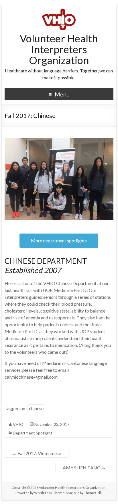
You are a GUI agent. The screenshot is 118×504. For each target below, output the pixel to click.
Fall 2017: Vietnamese (36, 453)
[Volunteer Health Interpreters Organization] (59, 11)
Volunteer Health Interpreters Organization (59, 49)
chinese (36, 408)
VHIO (18, 424)
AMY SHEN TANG (84, 467)
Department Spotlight (32, 432)
